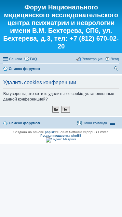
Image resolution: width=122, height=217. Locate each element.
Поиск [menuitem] (117, 69)
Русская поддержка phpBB (61, 135)
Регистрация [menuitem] (92, 59)
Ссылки (15, 59)
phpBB (50, 132)
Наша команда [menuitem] (95, 123)
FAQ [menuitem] (33, 59)
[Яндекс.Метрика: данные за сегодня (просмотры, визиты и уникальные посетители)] (61, 139)
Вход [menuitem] (115, 59)
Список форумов (24, 69)
